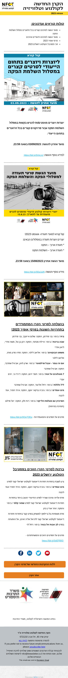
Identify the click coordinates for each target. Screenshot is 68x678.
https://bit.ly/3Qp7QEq (21, 417)
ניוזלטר (35, 677)
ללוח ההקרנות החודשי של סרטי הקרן (35, 564)
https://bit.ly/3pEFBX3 (52, 540)
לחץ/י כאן (23, 640)
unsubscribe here (37, 647)
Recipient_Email (43, 660)
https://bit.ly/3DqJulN (34, 272)
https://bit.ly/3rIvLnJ (33, 155)
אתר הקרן (34, 575)
